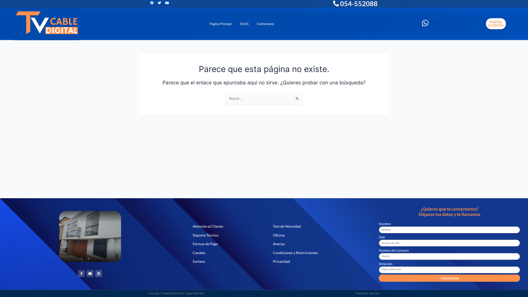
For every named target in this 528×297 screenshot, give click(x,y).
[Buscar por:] (264, 98)
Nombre (385, 224)
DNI (382, 237)
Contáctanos (265, 24)
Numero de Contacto (394, 250)
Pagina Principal (221, 24)
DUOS (244, 24)
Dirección (386, 264)
